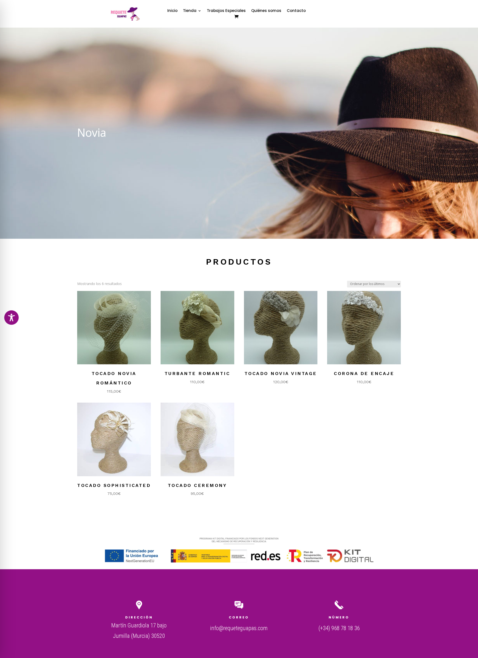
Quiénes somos (266, 11)
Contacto (296, 11)
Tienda (189, 11)
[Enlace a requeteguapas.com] (126, 19)
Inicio (172, 11)
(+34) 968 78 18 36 (339, 628)
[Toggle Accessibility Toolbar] (11, 317)
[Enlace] (236, 16)
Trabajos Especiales (226, 11)
